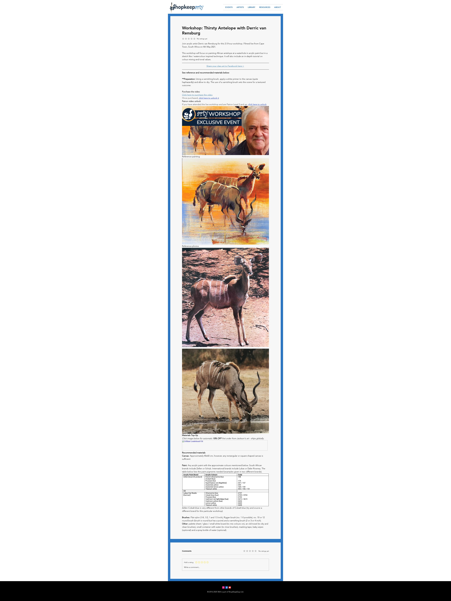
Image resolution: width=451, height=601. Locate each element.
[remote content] (225, 445)
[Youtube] (230, 587)
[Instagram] (223, 587)
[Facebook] (226, 587)
